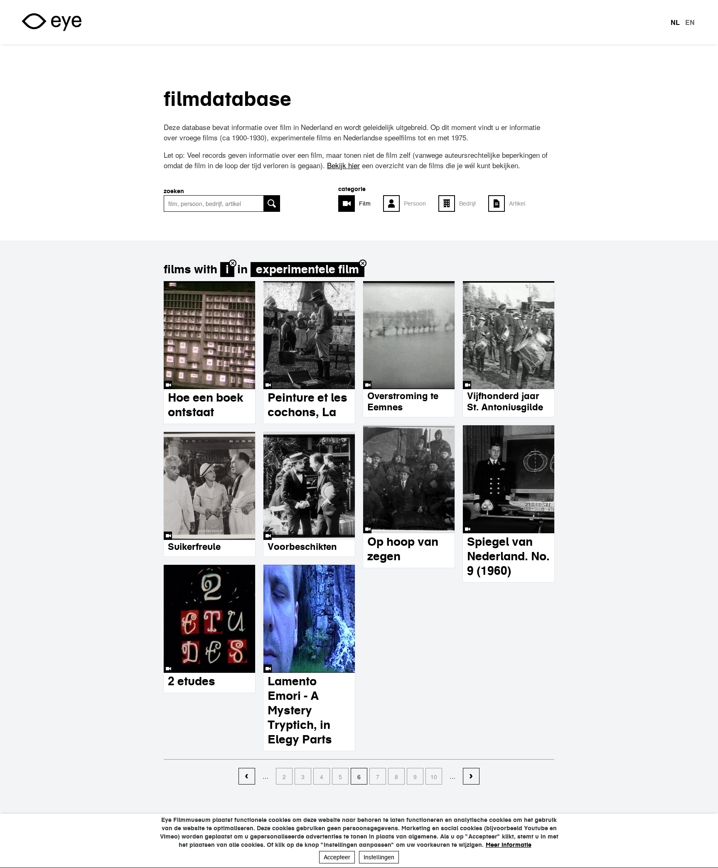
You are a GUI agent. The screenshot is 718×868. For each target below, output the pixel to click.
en (690, 22)
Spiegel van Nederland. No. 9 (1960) (508, 556)
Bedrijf (467, 203)
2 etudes (191, 681)
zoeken (174, 191)
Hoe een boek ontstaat (205, 404)
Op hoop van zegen (402, 549)
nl (675, 22)
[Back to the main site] (51, 22)
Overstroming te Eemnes (402, 401)
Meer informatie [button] (508, 844)
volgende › (471, 776)
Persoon (415, 203)
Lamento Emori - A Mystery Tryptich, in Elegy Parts (300, 710)
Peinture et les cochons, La (307, 404)
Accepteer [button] (337, 857)
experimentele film (307, 269)
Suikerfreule (194, 546)
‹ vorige (247, 776)
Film (365, 203)
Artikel (517, 203)
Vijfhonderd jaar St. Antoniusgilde (505, 401)
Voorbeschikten (302, 546)
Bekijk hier (343, 165)
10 (433, 776)
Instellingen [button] (379, 857)
